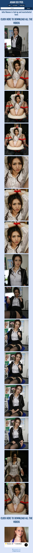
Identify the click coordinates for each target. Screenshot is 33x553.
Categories (15, 5)
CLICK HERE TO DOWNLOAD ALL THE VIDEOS (16, 21)
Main (9, 5)
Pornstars (22, 5)
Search (28, 8)
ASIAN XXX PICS (16, 2)
